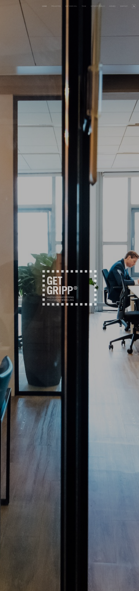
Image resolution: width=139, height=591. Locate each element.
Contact (124, 6)
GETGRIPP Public (98, 6)
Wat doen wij (71, 6)
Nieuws (112, 6)
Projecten (56, 6)
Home (44, 6)
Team (84, 6)
